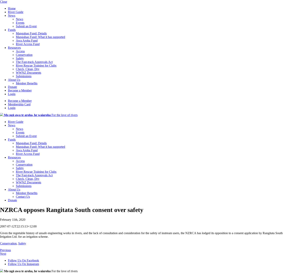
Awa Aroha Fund (27, 40)
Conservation (24, 54)
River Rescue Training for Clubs (36, 65)
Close (3, 1)
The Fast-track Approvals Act (34, 62)
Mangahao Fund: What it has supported (40, 37)
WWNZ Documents (28, 72)
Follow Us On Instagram (23, 264)
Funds (12, 30)
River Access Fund (28, 44)
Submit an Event (26, 26)
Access (20, 51)
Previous (5, 250)
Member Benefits (26, 83)
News (11, 15)
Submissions (23, 76)
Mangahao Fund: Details (31, 33)
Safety (20, 58)
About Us (14, 79)
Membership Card (19, 104)
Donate (12, 87)
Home (12, 8)
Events (20, 22)
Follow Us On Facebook (23, 260)
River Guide (15, 12)
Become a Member (20, 90)
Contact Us (23, 196)
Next (3, 253)
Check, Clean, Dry (27, 69)
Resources (14, 47)
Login (11, 94)
